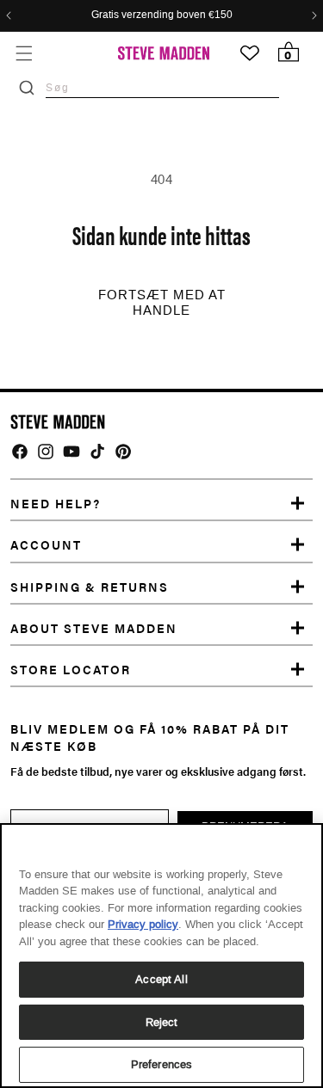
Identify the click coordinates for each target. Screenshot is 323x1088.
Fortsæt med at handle (162, 302)
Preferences (161, 1064)
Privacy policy (143, 924)
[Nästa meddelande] (314, 15)
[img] (19, 451)
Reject (162, 1022)
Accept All (161, 979)
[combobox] (162, 87)
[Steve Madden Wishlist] (249, 53)
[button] (24, 53)
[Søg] (26, 87)
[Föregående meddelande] (8, 15)
